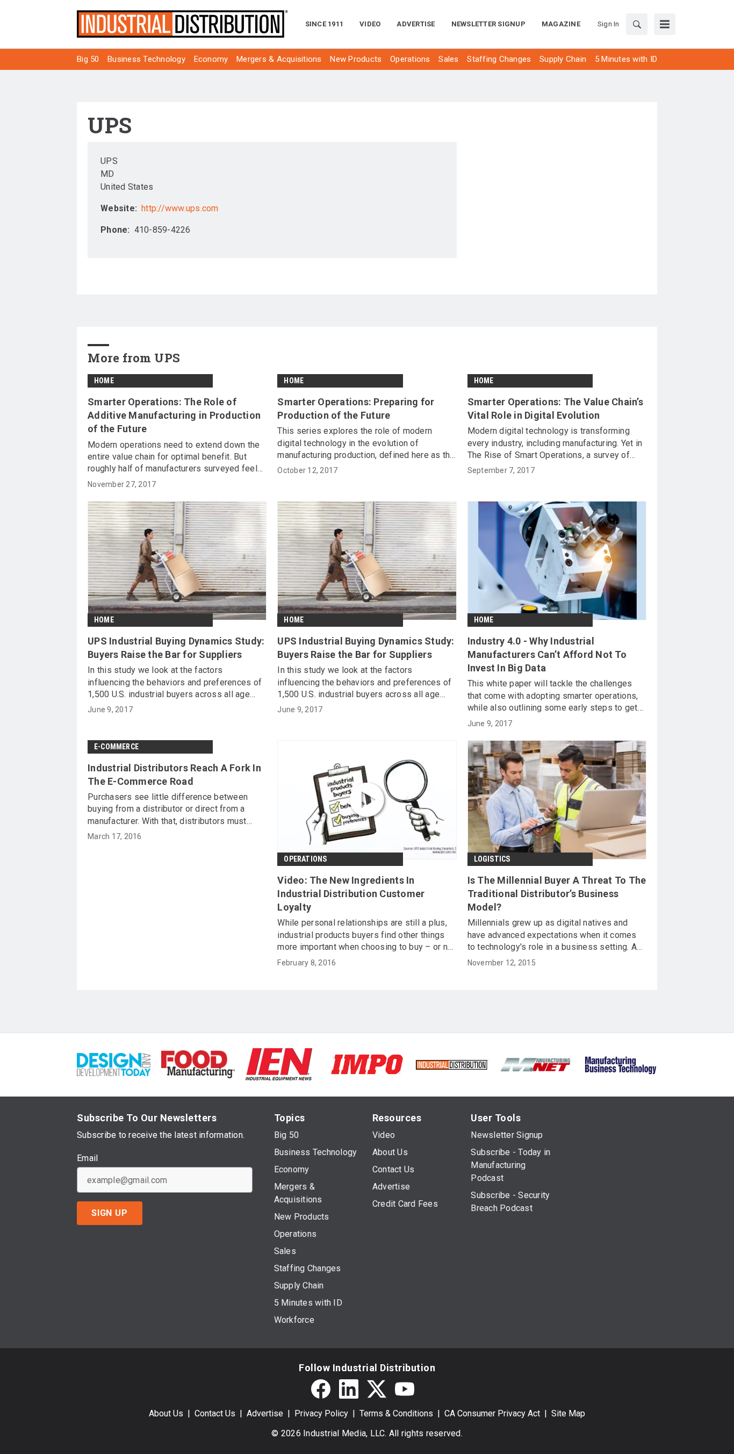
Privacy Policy (321, 1413)
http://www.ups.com (180, 208)
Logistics (492, 859)
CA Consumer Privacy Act (492, 1413)
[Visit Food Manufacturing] (198, 1063)
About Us (166, 1413)
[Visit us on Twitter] (376, 1389)
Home (104, 380)
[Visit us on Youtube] (404, 1389)
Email (87, 1158)
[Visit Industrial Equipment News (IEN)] (279, 1063)
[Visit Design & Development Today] (113, 1063)
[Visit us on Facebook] (320, 1389)
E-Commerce (116, 746)
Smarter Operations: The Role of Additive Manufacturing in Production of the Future (174, 415)
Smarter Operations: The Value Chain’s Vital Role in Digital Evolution (555, 408)
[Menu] (664, 24)
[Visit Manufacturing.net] (536, 1064)
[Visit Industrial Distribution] (451, 1064)
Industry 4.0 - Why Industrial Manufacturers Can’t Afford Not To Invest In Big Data (547, 654)
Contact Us (215, 1413)
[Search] (636, 24)
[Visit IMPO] (367, 1063)
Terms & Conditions (396, 1413)
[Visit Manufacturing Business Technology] (620, 1063)
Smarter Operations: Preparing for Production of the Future (355, 408)
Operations (305, 859)
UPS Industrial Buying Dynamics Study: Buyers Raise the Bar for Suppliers (176, 647)
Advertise (265, 1413)
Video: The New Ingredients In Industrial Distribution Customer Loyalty (350, 894)
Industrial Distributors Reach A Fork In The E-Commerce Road (174, 774)
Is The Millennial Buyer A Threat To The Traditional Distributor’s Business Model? (556, 894)
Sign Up (109, 1213)
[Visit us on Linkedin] (348, 1389)
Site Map (568, 1413)
